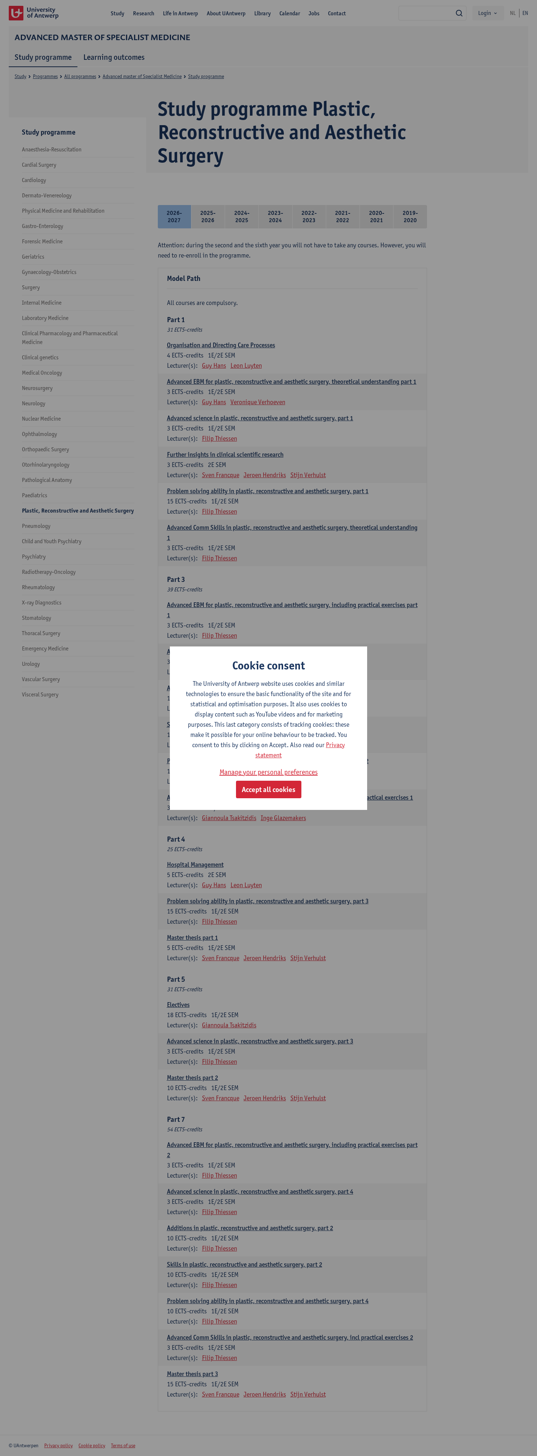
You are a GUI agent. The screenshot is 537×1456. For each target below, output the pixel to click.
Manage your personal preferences (269, 772)
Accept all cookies (269, 789)
